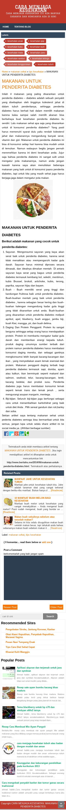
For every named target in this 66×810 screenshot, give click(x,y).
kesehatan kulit (37, 47)
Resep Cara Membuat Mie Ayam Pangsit (23, 726)
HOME (6, 27)
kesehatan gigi (37, 41)
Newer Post (10, 607)
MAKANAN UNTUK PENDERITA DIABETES (28, 450)
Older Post (56, 607)
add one (46, 542)
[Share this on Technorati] (26, 433)
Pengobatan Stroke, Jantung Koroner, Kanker (30, 629)
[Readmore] (57, 490)
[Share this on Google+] (16, 433)
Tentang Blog (22, 27)
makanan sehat (16, 534)
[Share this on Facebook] (6, 433)
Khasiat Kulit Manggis (18, 652)
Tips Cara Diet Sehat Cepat (20, 647)
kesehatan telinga (40, 58)
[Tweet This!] (11, 433)
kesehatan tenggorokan (19, 64)
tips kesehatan (33, 534)
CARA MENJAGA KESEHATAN (33, 8)
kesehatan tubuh (46, 64)
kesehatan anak (15, 41)
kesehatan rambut (16, 58)
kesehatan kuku (15, 47)
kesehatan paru (37, 52)
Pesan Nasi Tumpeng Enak (20, 642)
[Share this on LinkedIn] (21, 433)
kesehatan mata (15, 52)
